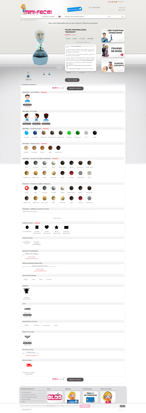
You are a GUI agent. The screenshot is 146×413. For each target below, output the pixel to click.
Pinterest (91, 38)
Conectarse (122, 10)
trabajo (76, 65)
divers (79, 65)
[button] (48, 16)
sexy (85, 65)
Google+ (82, 38)
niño (73, 65)
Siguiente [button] (62, 48)
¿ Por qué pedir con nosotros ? (29, 394)
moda (88, 65)
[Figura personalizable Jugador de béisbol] (28, 75)
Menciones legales (26, 399)
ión (80, 65)
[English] (110, 2)
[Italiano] (114, 2)
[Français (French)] (108, 2)
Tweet (68, 38)
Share (75, 38)
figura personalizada (76, 46)
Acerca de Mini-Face (26, 392)
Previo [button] (21, 48)
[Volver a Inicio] (21, 20)
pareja (83, 65)
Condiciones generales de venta (29, 397)
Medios (23, 401)
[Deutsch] (116, 2)
